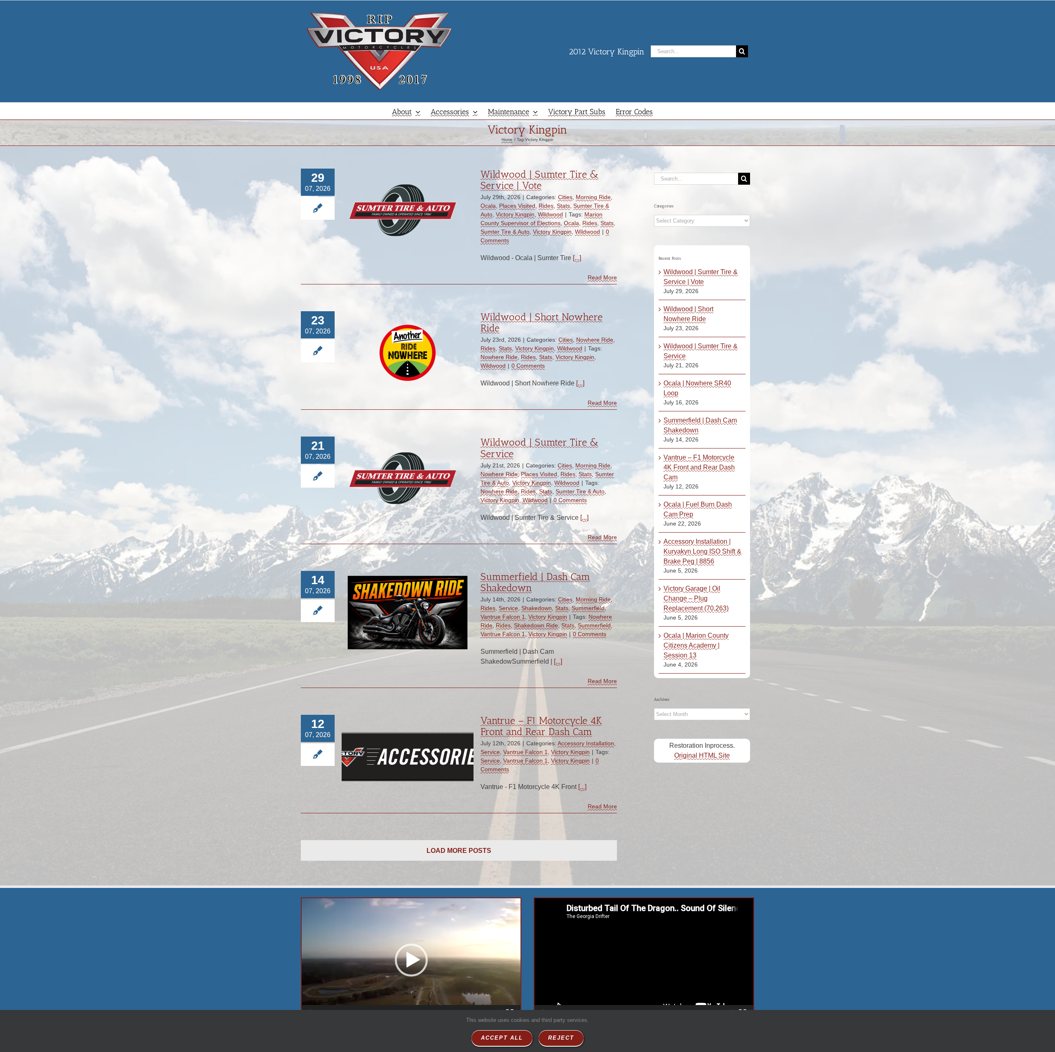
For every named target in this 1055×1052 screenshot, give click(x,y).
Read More (602, 277)
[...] (577, 257)
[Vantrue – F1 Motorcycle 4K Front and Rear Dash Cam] (408, 756)
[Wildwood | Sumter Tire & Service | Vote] (408, 210)
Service (508, 608)
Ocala (488, 205)
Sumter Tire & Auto (505, 231)
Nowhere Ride (594, 339)
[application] (411, 959)
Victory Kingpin (515, 214)
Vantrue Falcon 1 (503, 616)
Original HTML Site (702, 755)
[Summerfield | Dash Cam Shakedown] (408, 612)
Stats (563, 205)
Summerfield (588, 608)
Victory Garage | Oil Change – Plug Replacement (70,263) (696, 598)
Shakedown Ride (536, 625)
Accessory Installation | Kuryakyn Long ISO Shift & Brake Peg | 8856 (702, 551)
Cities (565, 197)
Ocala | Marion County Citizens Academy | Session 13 (696, 645)
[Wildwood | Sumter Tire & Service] (408, 478)
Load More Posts (459, 850)
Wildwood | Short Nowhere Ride (542, 322)
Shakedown (536, 608)
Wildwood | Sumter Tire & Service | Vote (539, 179)
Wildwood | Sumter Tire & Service (539, 447)
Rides (546, 205)
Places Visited (517, 205)
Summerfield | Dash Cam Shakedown (535, 582)
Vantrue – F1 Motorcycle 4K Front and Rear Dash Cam (541, 725)
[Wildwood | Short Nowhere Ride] (408, 352)
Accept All (502, 1038)
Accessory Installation (586, 743)
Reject (561, 1038)
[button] (411, 960)
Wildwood (550, 214)
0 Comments (528, 365)
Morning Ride (593, 197)
